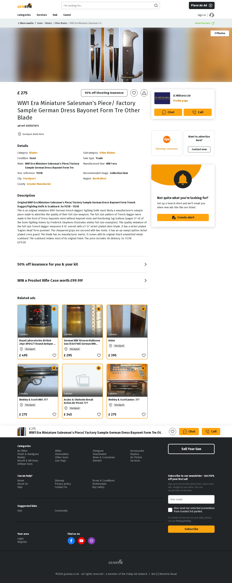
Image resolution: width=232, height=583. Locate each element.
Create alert (185, 217)
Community (61, 510)
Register (22, 541)
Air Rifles (22, 450)
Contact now (199, 149)
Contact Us (61, 487)
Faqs (19, 487)
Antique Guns (25, 463)
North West (99, 178)
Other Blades (61, 23)
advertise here (202, 23)
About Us (22, 483)
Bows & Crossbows (104, 457)
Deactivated (99, 454)
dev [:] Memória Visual (164, 574)
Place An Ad (199, 5)
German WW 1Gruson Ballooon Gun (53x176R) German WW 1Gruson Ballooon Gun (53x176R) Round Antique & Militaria (82, 347)
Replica (134, 454)
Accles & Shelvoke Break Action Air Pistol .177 (78, 401)
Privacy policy (63, 483)
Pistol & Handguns (28, 454)
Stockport (29, 178)
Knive (111, 340)
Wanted (97, 460)
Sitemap (59, 480)
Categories (24, 15)
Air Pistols (136, 457)
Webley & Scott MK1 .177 (33, 399)
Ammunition (62, 454)
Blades (48, 23)
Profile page (180, 100)
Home (40, 23)
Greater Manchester (39, 184)
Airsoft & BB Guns (27, 460)
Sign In (202, 15)
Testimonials (99, 483)
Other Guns (61, 457)
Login (20, 538)
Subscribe (191, 529)
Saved (67, 15)
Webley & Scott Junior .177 (124, 399)
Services (42, 15)
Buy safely (98, 487)
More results (27, 23)
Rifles (58, 450)
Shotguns (98, 450)
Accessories (137, 450)
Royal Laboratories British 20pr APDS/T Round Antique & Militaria (37, 344)
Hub (55, 15)
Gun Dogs (60, 460)
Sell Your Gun (191, 449)
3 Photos (219, 33)
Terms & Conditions (103, 480)
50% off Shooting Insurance (104, 93)
